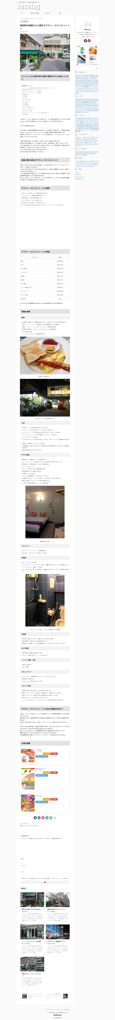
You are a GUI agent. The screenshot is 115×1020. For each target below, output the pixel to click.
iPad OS (89, 100)
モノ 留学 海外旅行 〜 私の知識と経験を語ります (57, 1012)
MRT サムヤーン (79, 144)
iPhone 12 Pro (92, 102)
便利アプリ (89, 124)
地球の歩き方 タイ (40, 769)
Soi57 (29, 825)
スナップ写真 (79, 123)
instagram (84, 118)
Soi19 (93, 152)
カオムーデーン (85, 162)
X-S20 (90, 83)
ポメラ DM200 (86, 108)
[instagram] (89, 40)
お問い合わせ (67, 1009)
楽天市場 (54, 753)
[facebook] (39, 817)
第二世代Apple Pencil (93, 110)
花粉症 (94, 128)
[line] (50, 817)
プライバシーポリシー (50, 1009)
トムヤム (83, 166)
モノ (22, 13)
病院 (82, 128)
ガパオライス (92, 162)
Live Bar (89, 118)
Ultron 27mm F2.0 (87, 81)
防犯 (94, 129)
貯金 (76, 129)
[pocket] (43, 817)
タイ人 (84, 123)
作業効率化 (83, 124)
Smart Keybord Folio (93, 105)
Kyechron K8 (87, 104)
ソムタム (89, 164)
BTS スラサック (87, 137)
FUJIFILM (86, 75)
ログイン (77, 172)
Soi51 (90, 153)
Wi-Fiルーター (79, 107)
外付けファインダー (91, 91)
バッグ (80, 108)
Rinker (41, 751)
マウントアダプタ (80, 89)
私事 (60, 13)
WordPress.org (79, 178)
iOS (91, 99)
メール (23, 865)
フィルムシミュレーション (91, 88)
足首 (92, 129)
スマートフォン (92, 107)
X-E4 (76, 83)
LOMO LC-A (87, 77)
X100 (97, 83)
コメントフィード (79, 176)
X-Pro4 (83, 83)
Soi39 (83, 153)
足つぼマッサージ (85, 129)
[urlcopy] (54, 817)
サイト (22, 872)
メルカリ (39, 753)
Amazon (46, 753)
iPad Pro (93, 100)
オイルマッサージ (94, 120)
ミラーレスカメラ (90, 89)
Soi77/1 (77, 155)
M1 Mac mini (94, 104)
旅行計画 (79, 126)
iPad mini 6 (84, 100)
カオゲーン (93, 161)
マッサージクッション (81, 110)
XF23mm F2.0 (90, 85)
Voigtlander (95, 81)
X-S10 (87, 83)
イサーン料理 (79, 161)
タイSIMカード (39, 750)
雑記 (97, 129)
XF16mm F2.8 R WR (80, 85)
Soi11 (82, 152)
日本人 (84, 126)
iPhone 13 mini (79, 104)
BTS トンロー (25, 825)
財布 (76, 112)
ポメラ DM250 (94, 108)
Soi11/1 (86, 152)
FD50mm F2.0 (79, 75)
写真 (93, 124)
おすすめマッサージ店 (83, 120)
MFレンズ (88, 78)
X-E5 (79, 83)
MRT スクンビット (89, 144)
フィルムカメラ (79, 88)
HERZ (85, 99)
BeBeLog (57, 1015)
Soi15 (90, 152)
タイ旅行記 (47, 13)
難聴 (76, 131)
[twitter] (35, 817)
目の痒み (86, 128)
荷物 (98, 128)
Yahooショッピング (42, 756)
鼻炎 (79, 131)
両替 (78, 124)
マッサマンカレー (90, 166)
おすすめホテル (35, 825)
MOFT (85, 105)
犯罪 (79, 128)
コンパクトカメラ (94, 86)
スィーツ (84, 164)
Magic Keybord (79, 105)
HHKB (88, 99)
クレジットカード (93, 121)
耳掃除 (90, 128)
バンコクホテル (25, 823)
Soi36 (80, 153)
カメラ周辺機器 (85, 86)
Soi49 (87, 153)
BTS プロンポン (89, 141)
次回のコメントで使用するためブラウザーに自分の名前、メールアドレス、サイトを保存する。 (45, 878)
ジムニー (85, 107)
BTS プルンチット (80, 141)
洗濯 (87, 126)
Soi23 (77, 153)
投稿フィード (78, 174)
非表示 (30, 85)
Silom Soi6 (78, 152)
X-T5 (94, 83)
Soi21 (96, 152)
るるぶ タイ (38, 795)
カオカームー (86, 161)
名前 (22, 858)
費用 (79, 129)
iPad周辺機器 (84, 102)
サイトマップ (59, 1009)
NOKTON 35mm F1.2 (87, 80)
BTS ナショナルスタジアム (84, 139)
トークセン (90, 123)
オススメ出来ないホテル (81, 121)
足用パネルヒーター (83, 112)
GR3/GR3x (92, 75)
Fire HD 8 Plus (79, 99)
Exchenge (78, 118)
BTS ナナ (94, 139)
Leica (81, 77)
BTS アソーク (79, 137)
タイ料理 (94, 164)
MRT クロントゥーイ (90, 142)
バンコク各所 (83, 155)
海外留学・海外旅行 (34, 13)
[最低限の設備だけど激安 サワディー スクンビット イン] (47, 817)
